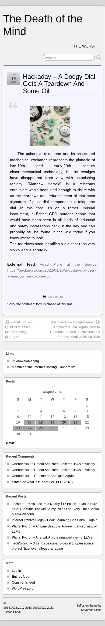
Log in (16, 571)
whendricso (20, 464)
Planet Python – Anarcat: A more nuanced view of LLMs (52, 537)
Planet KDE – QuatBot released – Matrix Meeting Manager (19, 329)
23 (18, 428)
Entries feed (20, 576)
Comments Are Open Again (54, 476)
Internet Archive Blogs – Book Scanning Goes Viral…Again (54, 520)
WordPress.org (23, 588)
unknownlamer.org (25, 361)
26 (52, 428)
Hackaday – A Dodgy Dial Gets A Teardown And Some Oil (59, 83)
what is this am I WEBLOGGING (50, 482)
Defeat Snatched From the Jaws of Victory (64, 464)
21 (75, 422)
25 (41, 428)
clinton (17, 482)
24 (30, 428)
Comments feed (23, 582)
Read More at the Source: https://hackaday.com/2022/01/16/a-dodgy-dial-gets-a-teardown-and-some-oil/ (52, 270)
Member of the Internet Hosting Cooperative (44, 367)
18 (41, 422)
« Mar (10, 443)
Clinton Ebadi (12, 612)
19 (52, 422)
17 (30, 422)
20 (64, 422)
